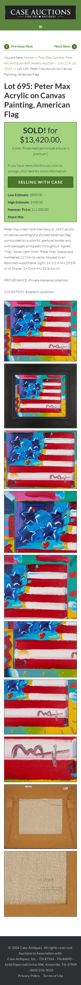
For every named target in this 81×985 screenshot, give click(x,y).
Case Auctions (40, 13)
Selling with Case (40, 182)
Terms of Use (53, 976)
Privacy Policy (29, 976)
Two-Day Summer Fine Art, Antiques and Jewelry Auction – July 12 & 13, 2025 (40, 63)
